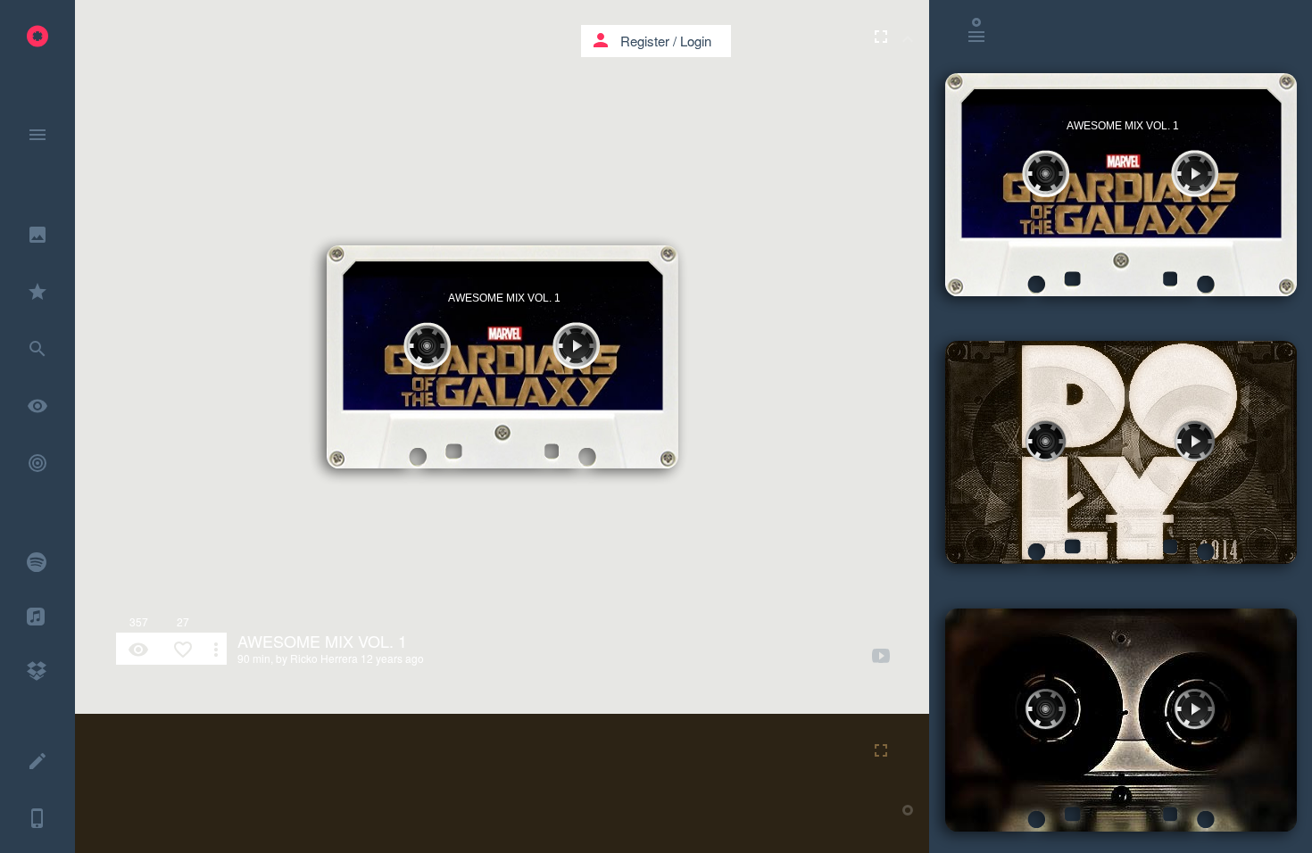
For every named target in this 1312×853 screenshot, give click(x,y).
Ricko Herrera (324, 658)
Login (695, 40)
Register (644, 40)
